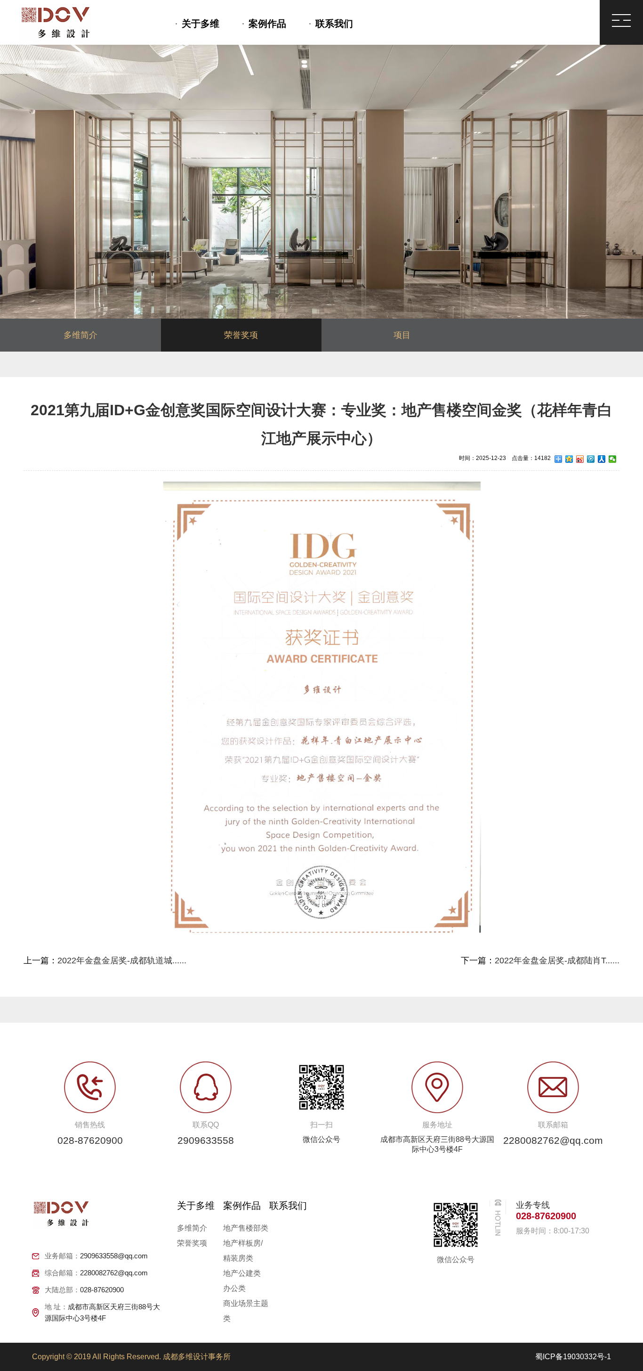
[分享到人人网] (602, 459)
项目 (402, 335)
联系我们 (334, 23)
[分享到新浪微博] (580, 459)
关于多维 (200, 23)
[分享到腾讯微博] (591, 459)
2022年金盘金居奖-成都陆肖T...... (557, 960)
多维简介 (80, 335)
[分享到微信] (613, 459)
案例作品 (267, 23)
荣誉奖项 (241, 335)
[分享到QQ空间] (569, 459)
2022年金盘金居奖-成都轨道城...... (121, 960)
